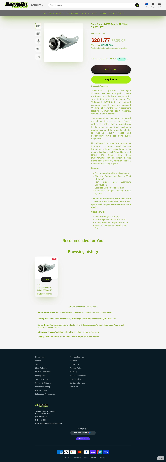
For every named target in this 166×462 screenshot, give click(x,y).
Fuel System (40, 375)
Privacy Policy (75, 379)
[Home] (16, 5)
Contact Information (78, 383)
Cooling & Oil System (43, 383)
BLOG (93, 13)
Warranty (73, 372)
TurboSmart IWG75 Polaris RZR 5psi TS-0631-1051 (46, 277)
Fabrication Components (45, 394)
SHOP (37, 364)
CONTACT (103, 13)
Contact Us (74, 364)
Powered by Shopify (98, 457)
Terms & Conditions (78, 375)
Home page (40, 357)
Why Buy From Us (77, 357)
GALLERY (84, 13)
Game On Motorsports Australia (78, 457)
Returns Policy (75, 368)
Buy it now (111, 79)
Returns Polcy (92, 306)
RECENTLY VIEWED (115, 13)
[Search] (137, 5)
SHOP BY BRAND (72, 13)
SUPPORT (74, 361)
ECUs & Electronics (43, 372)
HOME (44, 13)
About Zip (74, 387)
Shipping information (77, 306)
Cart (159, 5)
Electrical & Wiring (42, 387)
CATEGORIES (36, 5)
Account (153, 5)
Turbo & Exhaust (42, 379)
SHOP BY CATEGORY (55, 13)
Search (38, 361)
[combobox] (94, 5)
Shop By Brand (41, 368)
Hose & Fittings (41, 390)
